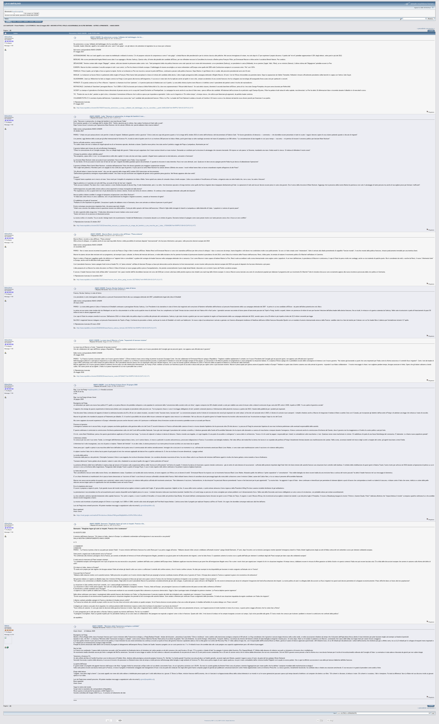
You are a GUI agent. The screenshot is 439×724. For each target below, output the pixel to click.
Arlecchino (8, 37)
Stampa (431, 30)
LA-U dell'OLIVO (8, 25)
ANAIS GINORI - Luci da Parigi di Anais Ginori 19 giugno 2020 (115, 385)
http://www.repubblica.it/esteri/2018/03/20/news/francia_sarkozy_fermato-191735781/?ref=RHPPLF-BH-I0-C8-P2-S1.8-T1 (117, 328)
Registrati (38, 21)
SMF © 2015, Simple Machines (226, 720)
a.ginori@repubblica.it (147, 505)
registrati (20, 11)
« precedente (421, 28)
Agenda (26, 21)
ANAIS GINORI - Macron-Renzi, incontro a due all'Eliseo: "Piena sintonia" (117, 234)
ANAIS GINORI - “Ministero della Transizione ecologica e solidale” (115, 626)
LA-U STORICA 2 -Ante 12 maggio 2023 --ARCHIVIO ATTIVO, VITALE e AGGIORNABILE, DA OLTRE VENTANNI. (59, 25)
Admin (6, 626)
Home (8, 21)
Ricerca (19, 21)
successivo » (430, 28)
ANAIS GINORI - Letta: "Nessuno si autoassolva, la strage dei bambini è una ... (117, 116)
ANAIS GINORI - (115, 25)
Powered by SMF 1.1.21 (211, 720)
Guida (14, 21)
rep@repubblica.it (94, 390)
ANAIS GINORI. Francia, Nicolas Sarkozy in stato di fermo (115, 288)
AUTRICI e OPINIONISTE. (101, 25)
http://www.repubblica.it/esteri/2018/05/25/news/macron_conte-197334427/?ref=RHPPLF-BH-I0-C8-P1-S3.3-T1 (113, 376)
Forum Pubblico (19, 25)
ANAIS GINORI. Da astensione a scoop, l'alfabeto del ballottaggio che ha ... (116, 37)
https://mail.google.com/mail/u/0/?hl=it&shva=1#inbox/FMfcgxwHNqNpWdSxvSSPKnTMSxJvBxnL (109, 515)
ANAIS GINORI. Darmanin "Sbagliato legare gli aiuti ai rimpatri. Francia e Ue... (117, 524)
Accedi (14, 11)
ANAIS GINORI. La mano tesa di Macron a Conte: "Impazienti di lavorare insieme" (118, 340)
